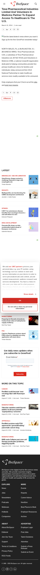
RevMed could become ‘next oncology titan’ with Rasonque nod (13, 394)
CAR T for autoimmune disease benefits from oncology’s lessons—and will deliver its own (14, 212)
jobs (35, 82)
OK (20, 300)
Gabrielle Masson (7, 231)
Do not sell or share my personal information (20, 307)
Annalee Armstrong (25, 430)
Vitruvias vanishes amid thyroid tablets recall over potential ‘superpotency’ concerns (14, 410)
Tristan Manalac (6, 184)
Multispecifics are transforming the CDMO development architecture (13, 193)
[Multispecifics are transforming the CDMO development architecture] (33, 194)
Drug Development (9, 223)
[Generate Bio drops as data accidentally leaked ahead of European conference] (33, 227)
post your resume (11, 85)
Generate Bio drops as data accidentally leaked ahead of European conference (11, 227)
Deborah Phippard (7, 217)
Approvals (6, 421)
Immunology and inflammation (14, 176)
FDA (3, 331)
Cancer (4, 389)
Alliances (7, 98)
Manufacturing (8, 405)
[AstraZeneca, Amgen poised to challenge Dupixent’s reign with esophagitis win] (33, 180)
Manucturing (7, 316)
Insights (5, 190)
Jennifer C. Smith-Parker (9, 197)
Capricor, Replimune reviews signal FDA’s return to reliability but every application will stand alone (13, 335)
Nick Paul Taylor (6, 325)
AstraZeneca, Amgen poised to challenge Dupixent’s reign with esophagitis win (12, 180)
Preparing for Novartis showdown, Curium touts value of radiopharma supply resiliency (13, 320)
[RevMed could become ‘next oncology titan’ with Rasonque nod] (33, 391)
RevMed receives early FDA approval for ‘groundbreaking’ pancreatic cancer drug (13, 425)
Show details (28, 294)
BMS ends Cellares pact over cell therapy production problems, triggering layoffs (14, 441)
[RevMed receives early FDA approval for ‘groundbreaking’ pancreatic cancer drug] (33, 422)
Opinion (5, 208)
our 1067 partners (16, 266)
